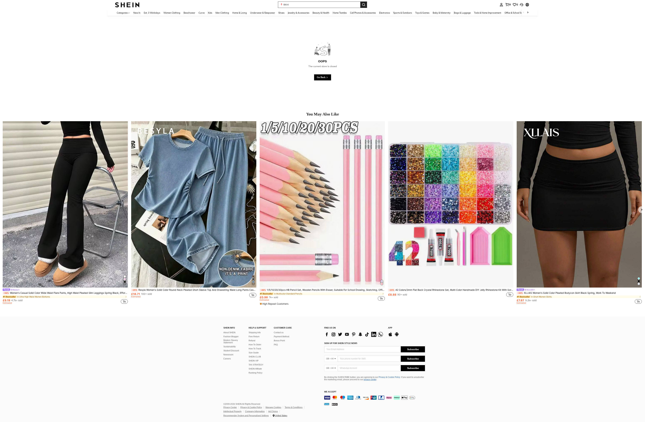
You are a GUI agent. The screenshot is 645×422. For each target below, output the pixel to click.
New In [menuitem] (136, 12)
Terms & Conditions (294, 407)
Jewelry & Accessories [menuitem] (298, 12)
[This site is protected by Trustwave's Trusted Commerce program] (326, 404)
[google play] (396, 336)
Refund (252, 340)
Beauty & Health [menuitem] (321, 12)
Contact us (279, 332)
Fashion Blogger (231, 336)
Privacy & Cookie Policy (389, 377)
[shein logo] (127, 4)
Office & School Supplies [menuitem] (516, 12)
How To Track (255, 348)
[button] (522, 5)
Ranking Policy (255, 373)
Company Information (255, 411)
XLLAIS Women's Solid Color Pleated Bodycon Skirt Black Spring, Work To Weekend (566, 293)
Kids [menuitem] (210, 12)
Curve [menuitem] (202, 12)
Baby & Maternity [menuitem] (441, 12)
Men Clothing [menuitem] (222, 12)
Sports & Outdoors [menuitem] (402, 12)
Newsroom (228, 355)
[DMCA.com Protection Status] (335, 404)
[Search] (363, 5)
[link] (508, 5)
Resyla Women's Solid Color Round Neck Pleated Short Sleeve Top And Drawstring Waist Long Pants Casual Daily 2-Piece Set (194, 290)
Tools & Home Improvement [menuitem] (487, 12)
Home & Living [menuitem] (239, 12)
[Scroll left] (524, 12)
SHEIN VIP (254, 361)
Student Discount (231, 350)
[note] (274, 304)
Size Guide (254, 352)
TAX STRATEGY (256, 365)
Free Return (254, 336)
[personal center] (501, 5)
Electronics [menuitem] (384, 12)
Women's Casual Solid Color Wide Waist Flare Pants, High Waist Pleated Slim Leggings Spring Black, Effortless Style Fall (65, 293)
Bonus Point (279, 340)
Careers (227, 359)
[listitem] (65, 213)
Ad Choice (273, 411)
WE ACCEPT (330, 392)
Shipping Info (255, 332)
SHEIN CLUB (255, 357)
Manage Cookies (273, 407)
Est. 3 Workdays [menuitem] (152, 12)
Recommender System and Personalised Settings (246, 415)
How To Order (255, 344)
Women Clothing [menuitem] (171, 12)
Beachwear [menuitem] (189, 12)
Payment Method (281, 336)
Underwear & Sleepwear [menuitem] (262, 12)
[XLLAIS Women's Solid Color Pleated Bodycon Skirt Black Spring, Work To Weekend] (579, 204)
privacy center (370, 379)
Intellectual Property (232, 411)
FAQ (276, 344)
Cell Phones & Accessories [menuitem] (363, 12)
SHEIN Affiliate (255, 369)
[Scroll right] (528, 12)
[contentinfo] (374, 398)
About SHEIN (229, 332)
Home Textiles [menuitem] (340, 12)
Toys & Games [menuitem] (422, 12)
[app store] (390, 336)
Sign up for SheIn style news (340, 343)
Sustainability (229, 346)
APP (390, 328)
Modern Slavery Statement (230, 341)
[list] (354, 334)
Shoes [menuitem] (281, 12)
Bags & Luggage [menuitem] (462, 12)
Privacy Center (230, 407)
